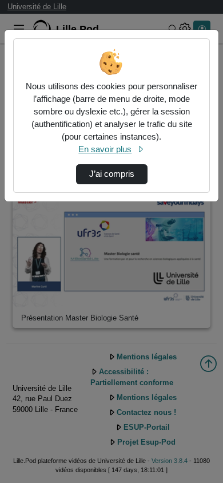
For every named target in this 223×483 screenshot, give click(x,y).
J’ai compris (111, 174)
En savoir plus (105, 149)
